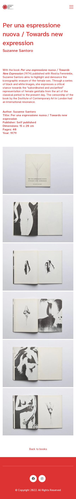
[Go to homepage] (8, 7)
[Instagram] (42, 478)
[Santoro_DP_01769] (38, 218)
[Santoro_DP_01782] (38, 315)
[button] (71, 6)
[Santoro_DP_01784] (38, 363)
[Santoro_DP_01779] (38, 411)
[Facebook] (33, 478)
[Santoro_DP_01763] (38, 170)
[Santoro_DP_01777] (38, 267)
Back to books (38, 449)
